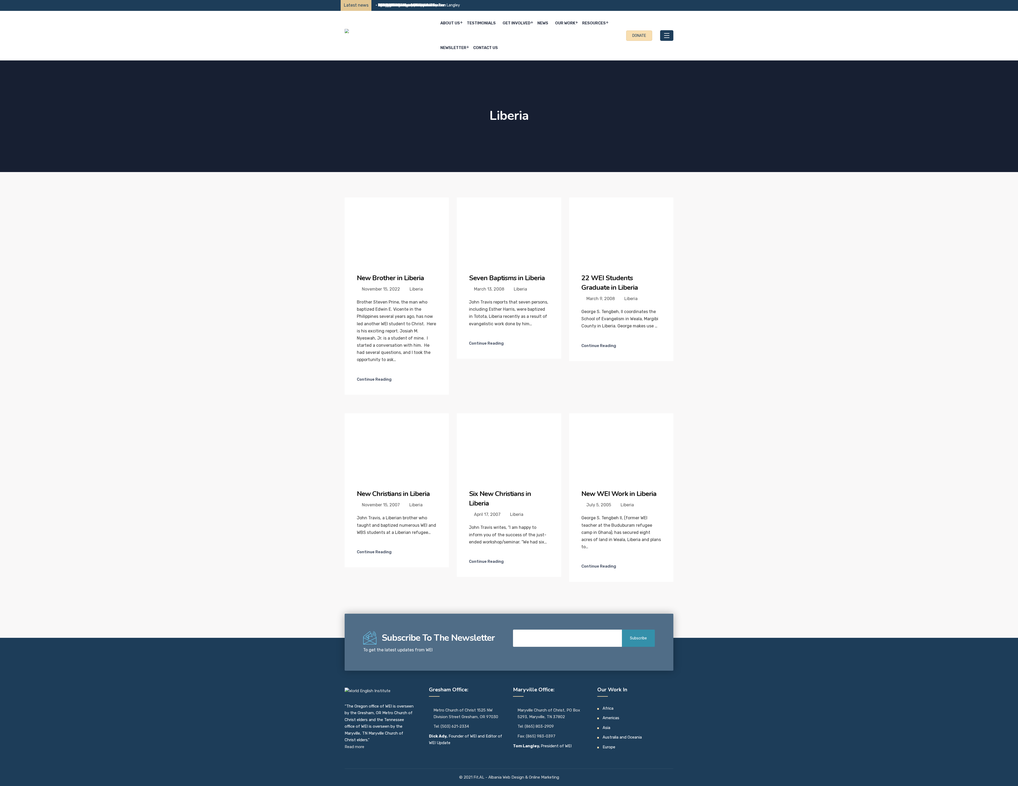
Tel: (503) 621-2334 (451, 726)
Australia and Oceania (622, 737)
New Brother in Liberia (390, 278)
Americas (611, 717)
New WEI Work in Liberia (618, 493)
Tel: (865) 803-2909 (535, 726)
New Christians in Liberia (393, 493)
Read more (354, 746)
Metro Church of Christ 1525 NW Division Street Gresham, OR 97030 (465, 713)
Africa (608, 708)
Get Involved (516, 23)
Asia (606, 727)
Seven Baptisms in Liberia (507, 278)
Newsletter (453, 47)
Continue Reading (374, 379)
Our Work (565, 23)
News (542, 23)
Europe (609, 747)
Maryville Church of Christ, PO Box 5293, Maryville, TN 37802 (548, 713)
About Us (450, 23)
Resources (594, 23)
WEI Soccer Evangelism (397, 5)
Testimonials (481, 23)
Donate (639, 35)
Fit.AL (479, 777)
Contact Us (485, 47)
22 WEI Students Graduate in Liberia (609, 282)
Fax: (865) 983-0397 (536, 736)
